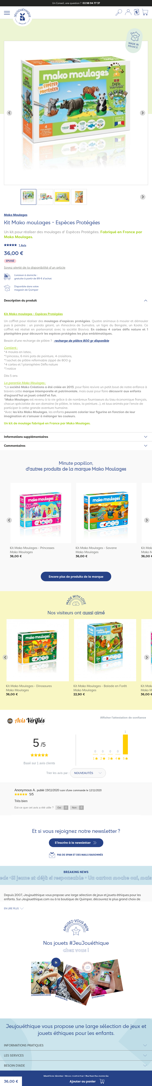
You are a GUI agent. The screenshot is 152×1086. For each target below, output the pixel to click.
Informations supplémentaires (26, 437)
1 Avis (22, 245)
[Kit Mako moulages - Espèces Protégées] (40, 513)
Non (77, 807)
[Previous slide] (9, 113)
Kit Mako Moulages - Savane (96, 548)
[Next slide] (142, 113)
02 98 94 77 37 (91, 3)
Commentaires (14, 446)
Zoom (8, 43)
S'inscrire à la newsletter (73, 843)
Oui (62, 807)
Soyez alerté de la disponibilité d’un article (34, 267)
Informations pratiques (24, 1045)
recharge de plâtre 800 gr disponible (81, 341)
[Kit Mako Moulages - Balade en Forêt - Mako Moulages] (105, 650)
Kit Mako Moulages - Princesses (32, 548)
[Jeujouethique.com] (22, 25)
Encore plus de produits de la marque (76, 576)
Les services (14, 1055)
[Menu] (6, 12)
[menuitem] (28, 197)
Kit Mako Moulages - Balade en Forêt (100, 686)
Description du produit (20, 300)
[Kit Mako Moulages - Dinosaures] (38, 650)
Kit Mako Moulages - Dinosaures (29, 686)
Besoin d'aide (14, 1065)
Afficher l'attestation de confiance (123, 717)
